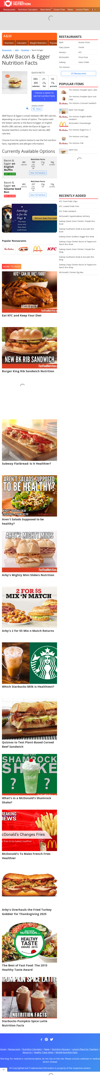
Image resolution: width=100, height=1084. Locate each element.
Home (3, 1049)
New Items (45, 9)
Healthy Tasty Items (43, 1052)
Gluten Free (59, 9)
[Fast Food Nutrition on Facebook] (40, 1039)
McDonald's (64, 57)
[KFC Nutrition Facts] (52, 250)
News (70, 9)
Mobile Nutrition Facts (66, 1052)
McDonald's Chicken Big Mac (71, 272)
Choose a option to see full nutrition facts (44, 94)
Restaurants (9, 9)
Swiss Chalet (84, 62)
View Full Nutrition (38, 173)
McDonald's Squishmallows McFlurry (74, 216)
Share (38, 109)
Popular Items (57, 43)
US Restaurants (78, 73)
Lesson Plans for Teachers (85, 1049)
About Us (27, 1052)
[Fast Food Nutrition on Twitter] (51, 1039)
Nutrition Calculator (28, 9)
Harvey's (62, 52)
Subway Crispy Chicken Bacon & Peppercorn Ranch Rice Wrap (77, 266)
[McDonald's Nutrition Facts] (38, 250)
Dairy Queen (64, 47)
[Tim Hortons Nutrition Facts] (9, 250)
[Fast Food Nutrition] (17, 3)
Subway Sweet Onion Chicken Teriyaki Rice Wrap (77, 250)
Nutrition (9, 43)
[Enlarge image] (27, 108)
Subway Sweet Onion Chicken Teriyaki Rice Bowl (77, 222)
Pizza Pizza (83, 57)
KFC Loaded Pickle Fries (69, 206)
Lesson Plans (82, 9)
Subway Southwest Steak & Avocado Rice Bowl (76, 230)
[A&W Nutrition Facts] (23, 250)
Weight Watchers (38, 43)
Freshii (81, 47)
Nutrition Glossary (61, 1049)
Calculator (22, 43)
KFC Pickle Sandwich (67, 211)
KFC (80, 52)
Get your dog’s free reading (47, 218)
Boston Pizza (84, 42)
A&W (61, 42)
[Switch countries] (93, 9)
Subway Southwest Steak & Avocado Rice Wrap (76, 258)
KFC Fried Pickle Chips (68, 201)
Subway (62, 62)
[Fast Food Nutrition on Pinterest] (46, 1039)
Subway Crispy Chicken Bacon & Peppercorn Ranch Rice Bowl (77, 242)
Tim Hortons (64, 67)
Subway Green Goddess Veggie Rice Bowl (76, 236)
